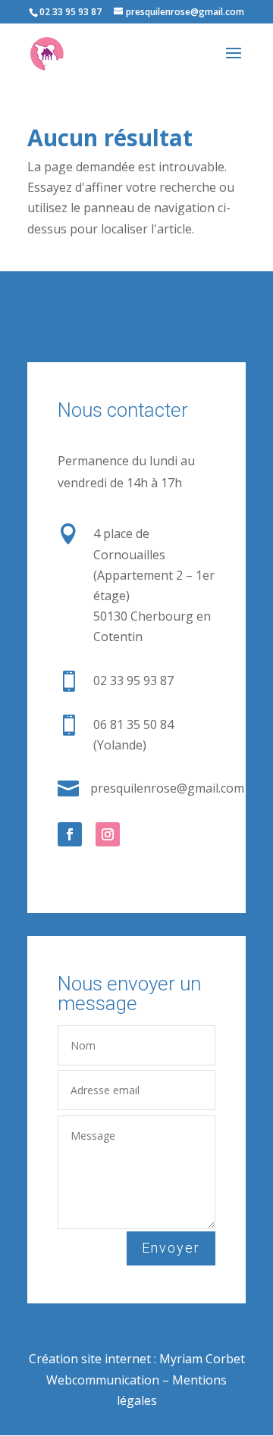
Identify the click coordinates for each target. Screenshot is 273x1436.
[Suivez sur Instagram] (108, 834)
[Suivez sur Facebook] (70, 834)
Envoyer (171, 1248)
